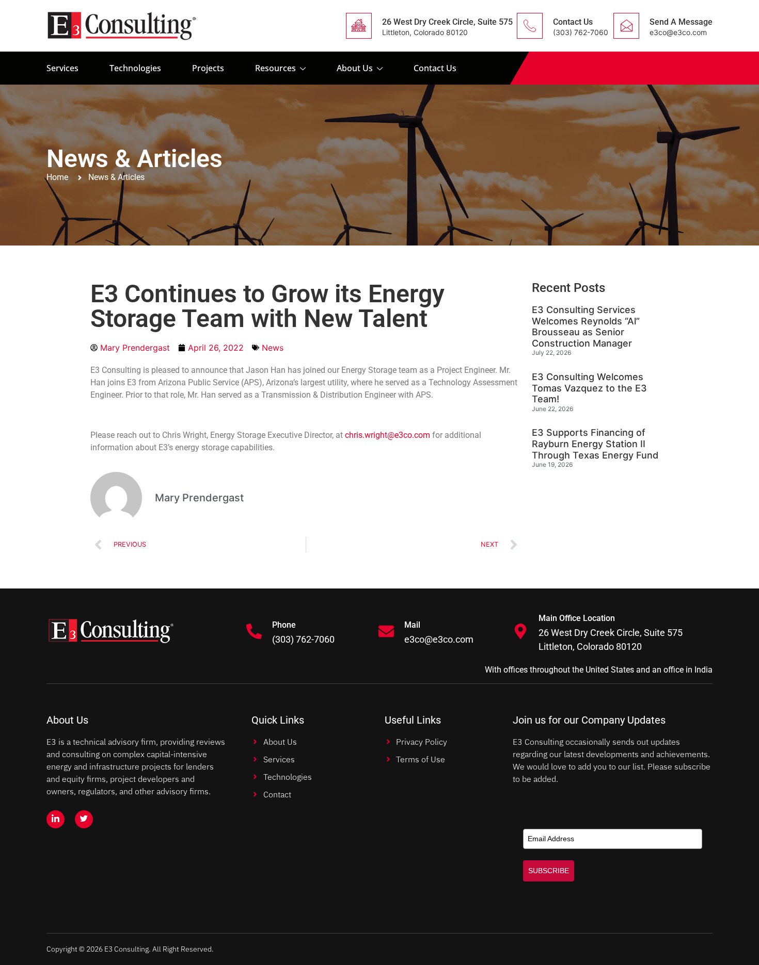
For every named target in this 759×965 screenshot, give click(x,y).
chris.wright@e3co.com (387, 435)
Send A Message (681, 22)
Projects (208, 68)
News (272, 347)
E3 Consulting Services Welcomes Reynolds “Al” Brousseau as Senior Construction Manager (586, 326)
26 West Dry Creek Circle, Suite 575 (447, 22)
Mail (412, 625)
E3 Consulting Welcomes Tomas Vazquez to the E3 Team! (589, 387)
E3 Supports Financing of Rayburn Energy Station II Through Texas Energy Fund (595, 443)
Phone (284, 625)
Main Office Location (577, 618)
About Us (355, 68)
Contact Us (573, 22)
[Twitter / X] (84, 819)
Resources (275, 68)
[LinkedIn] (55, 819)
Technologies (135, 68)
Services (62, 68)
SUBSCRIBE (548, 870)
